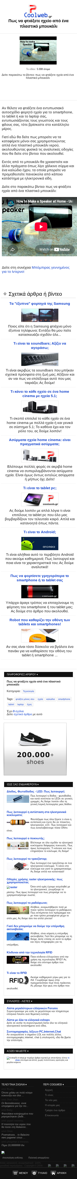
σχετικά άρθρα (23, 714)
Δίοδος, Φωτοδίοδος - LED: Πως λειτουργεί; (36, 791)
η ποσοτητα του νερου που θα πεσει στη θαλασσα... (16, 1125)
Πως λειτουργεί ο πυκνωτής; (26, 838)
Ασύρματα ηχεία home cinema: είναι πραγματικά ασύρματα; (39, 442)
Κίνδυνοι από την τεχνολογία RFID (29, 952)
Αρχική (49, 1090)
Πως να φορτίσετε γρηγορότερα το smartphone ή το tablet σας (39, 578)
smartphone (64, 699)
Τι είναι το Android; (40, 532)
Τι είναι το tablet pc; (39, 488)
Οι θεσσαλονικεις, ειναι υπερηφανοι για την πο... (14, 1104)
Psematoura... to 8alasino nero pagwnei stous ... (15, 1136)
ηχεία (40, 699)
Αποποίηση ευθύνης (12, 1157)
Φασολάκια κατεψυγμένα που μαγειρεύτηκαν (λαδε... (17, 1115)
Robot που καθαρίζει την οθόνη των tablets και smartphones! (40, 622)
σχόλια (18, 711)
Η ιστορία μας (52, 1105)
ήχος (29, 704)
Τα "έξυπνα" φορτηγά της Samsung (39, 304)
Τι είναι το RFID (17, 972)
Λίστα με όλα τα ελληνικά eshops (28, 1019)
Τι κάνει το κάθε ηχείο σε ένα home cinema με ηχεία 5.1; (39, 394)
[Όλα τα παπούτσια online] (35, 774)
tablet (11, 704)
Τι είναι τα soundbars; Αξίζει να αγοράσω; (39, 345)
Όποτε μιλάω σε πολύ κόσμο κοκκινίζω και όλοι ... (16, 1094)
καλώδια (50, 699)
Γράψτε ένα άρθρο (55, 1110)
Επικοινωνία (52, 1115)
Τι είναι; (49, 1095)
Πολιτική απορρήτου (38, 1157)
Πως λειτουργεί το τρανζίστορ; (27, 858)
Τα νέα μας (51, 1100)
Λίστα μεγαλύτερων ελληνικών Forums (32, 1008)
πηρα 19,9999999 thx (12, 1145)
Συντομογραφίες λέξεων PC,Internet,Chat (34, 1031)
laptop (20, 704)
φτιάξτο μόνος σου (25, 699)
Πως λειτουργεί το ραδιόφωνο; (27, 902)
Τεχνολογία (28, 691)
